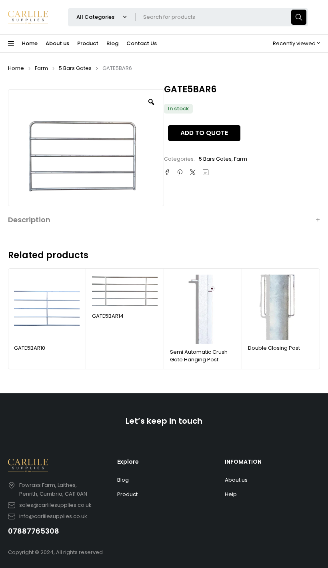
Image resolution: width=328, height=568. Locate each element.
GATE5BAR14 (108, 316)
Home (16, 68)
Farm (41, 68)
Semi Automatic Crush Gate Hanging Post (199, 356)
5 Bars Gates (75, 68)
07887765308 (33, 531)
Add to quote (204, 133)
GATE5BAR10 (29, 348)
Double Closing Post (274, 348)
